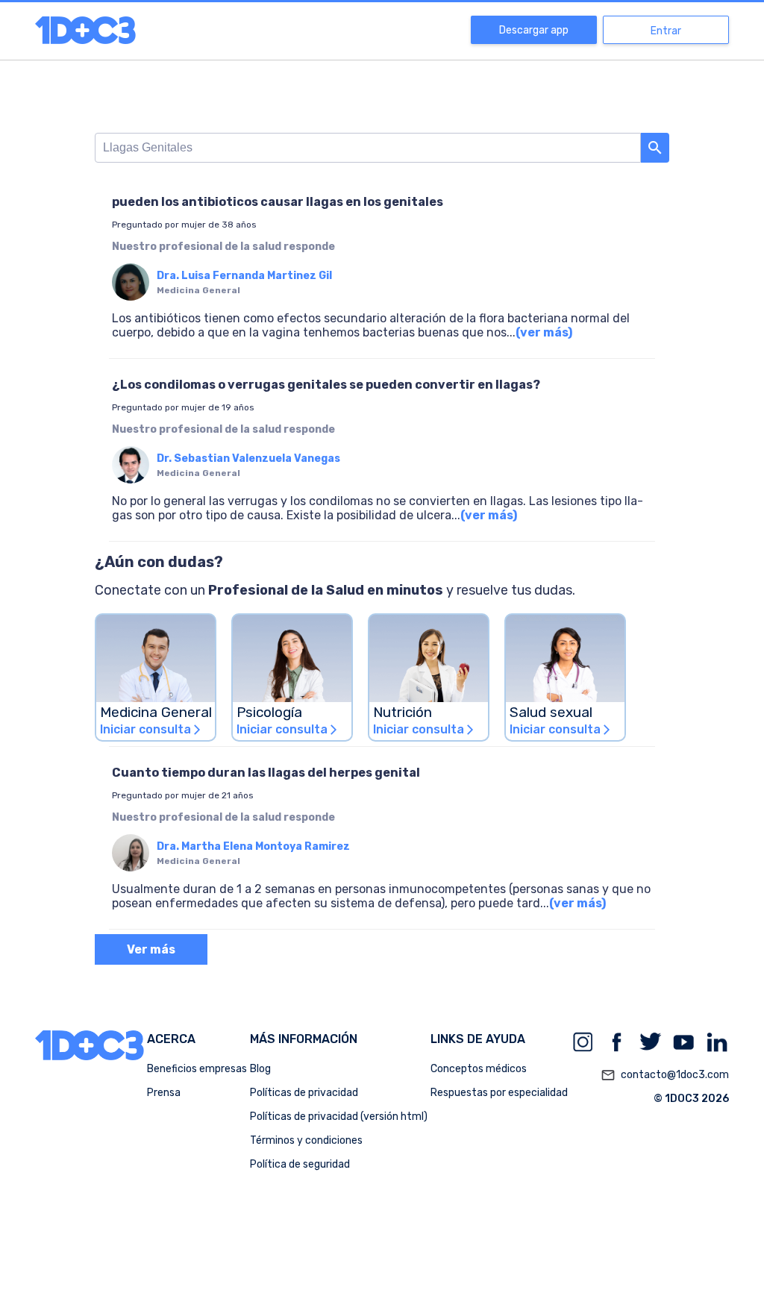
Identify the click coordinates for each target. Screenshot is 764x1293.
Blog (260, 1068)
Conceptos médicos (478, 1068)
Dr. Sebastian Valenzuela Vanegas (248, 458)
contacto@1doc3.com (665, 1075)
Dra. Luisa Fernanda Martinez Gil (244, 275)
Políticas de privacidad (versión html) (339, 1116)
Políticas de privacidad (304, 1092)
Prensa (164, 1092)
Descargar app (534, 30)
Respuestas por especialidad (499, 1092)
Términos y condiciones (306, 1140)
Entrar (666, 31)
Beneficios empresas (197, 1068)
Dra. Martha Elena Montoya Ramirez (253, 846)
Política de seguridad (300, 1164)
